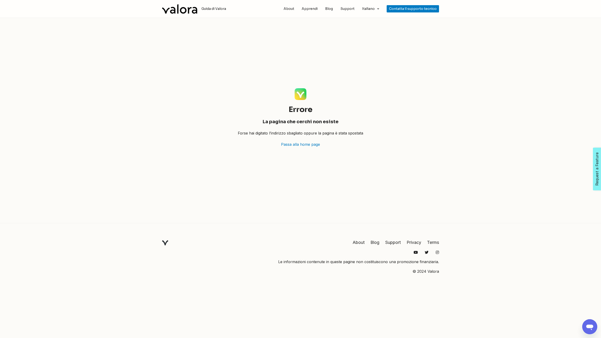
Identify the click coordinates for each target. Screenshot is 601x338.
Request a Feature (597, 169)
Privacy (414, 242)
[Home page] (179, 9)
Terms (433, 242)
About (289, 9)
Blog (329, 9)
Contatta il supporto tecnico (413, 9)
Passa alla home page (300, 144)
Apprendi (310, 9)
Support (347, 9)
